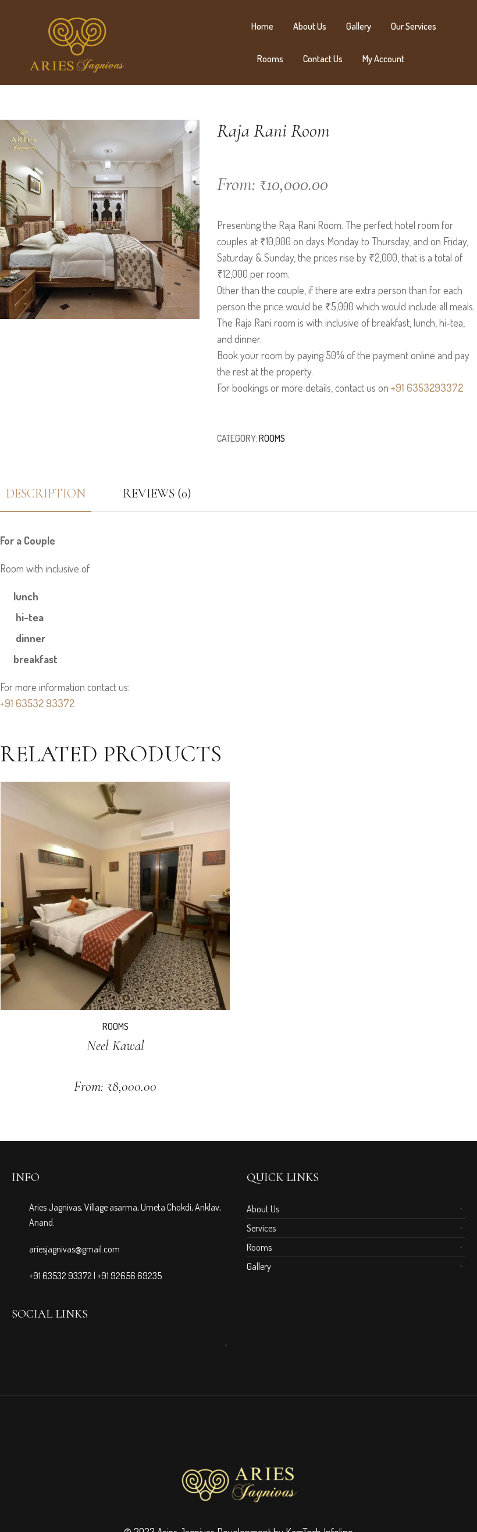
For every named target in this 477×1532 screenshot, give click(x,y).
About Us (309, 26)
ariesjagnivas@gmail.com (74, 1249)
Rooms (270, 59)
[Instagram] (33, 1345)
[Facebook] (18, 1345)
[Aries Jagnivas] (238, 1483)
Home (262, 26)
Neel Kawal (115, 1045)
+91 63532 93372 (37, 703)
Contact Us (323, 59)
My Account (383, 59)
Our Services (413, 26)
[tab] (157, 493)
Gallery (358, 26)
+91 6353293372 (427, 387)
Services (261, 1228)
